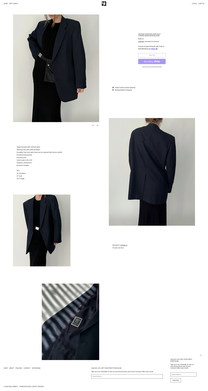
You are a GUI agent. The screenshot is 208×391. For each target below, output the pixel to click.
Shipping (141, 41)
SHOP (6, 368)
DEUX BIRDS (13, 386)
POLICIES (19, 368)
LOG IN (194, 3)
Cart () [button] (201, 3)
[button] (56, 68)
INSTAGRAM (36, 368)
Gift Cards (13, 3)
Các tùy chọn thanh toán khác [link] (152, 66)
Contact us (123, 245)
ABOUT (11, 368)
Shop (6, 3)
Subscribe (175, 380)
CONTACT (27, 368)
